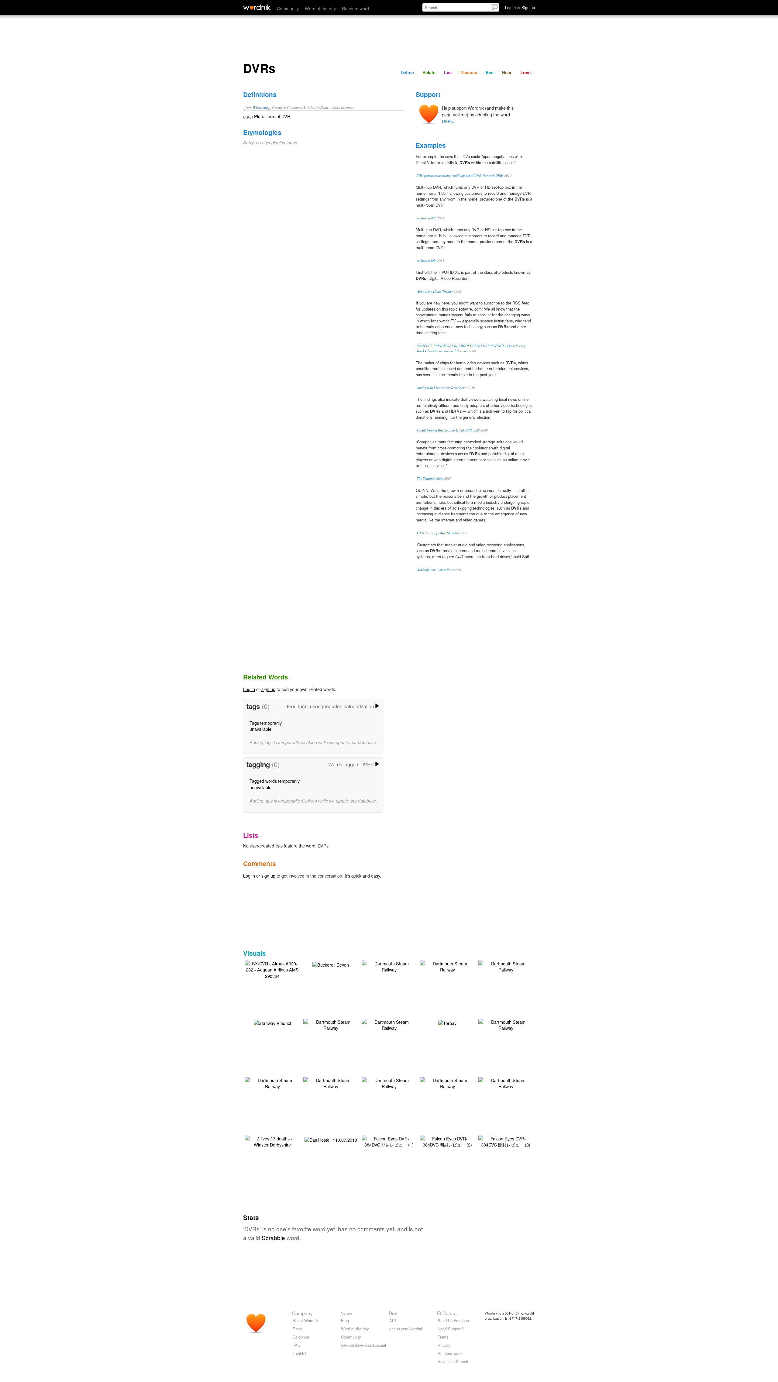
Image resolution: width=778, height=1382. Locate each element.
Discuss (468, 72)
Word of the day (320, 8)
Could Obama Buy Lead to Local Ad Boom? (448, 430)
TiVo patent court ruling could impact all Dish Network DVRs (460, 175)
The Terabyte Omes (430, 478)
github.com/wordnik (406, 1329)
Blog (345, 1320)
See (490, 72)
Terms (443, 1337)
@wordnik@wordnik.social (363, 1345)
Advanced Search (453, 1361)
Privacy (444, 1345)
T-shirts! (299, 1353)
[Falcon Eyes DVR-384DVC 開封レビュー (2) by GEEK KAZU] (447, 1141)
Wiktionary (261, 107)
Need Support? (451, 1329)
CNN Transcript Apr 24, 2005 (438, 533)
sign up (268, 689)
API (392, 1320)
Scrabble (273, 1237)
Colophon (301, 1337)
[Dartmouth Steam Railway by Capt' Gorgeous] (389, 966)
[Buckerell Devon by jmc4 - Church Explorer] (330, 964)
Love (525, 72)
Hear (507, 72)
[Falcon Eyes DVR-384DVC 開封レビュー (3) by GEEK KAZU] (505, 1141)
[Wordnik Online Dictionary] (257, 7)
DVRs (447, 121)
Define (407, 72)
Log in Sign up (520, 7)
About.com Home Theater (435, 291)
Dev (393, 1313)
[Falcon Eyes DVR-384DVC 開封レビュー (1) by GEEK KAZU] (389, 1141)
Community (288, 8)
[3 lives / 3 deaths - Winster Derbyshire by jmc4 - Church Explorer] (272, 1141)
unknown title (426, 218)
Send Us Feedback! (455, 1320)
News (346, 1313)
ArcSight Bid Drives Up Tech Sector (442, 387)
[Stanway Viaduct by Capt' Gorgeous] (272, 1022)
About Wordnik (305, 1320)
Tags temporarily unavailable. (266, 726)
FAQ (297, 1345)
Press (297, 1329)
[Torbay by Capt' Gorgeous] (447, 1022)
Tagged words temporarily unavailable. (275, 784)
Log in (249, 689)
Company (302, 1313)
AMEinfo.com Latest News (435, 569)
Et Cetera (447, 1313)
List (448, 72)
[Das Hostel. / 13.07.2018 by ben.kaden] (331, 1139)
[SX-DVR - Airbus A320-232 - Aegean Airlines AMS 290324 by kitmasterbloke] (272, 969)
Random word (355, 8)
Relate (428, 72)
